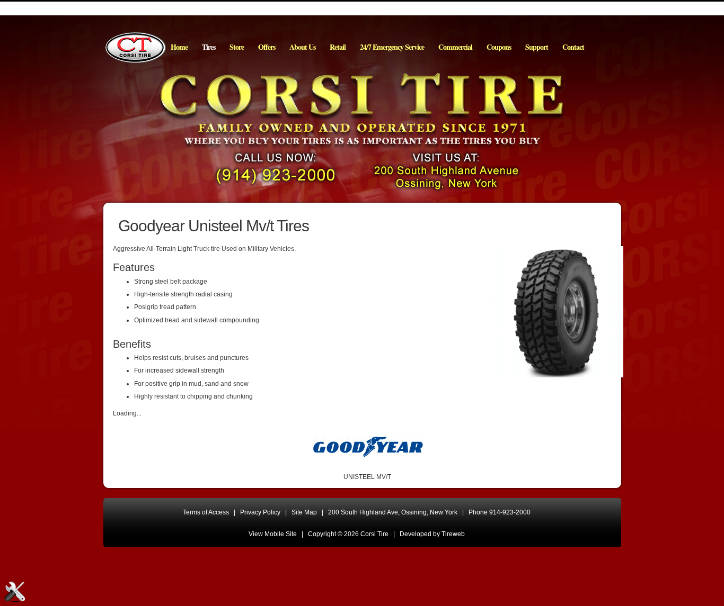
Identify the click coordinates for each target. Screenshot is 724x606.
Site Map (304, 512)
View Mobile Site (273, 534)
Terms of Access (206, 512)
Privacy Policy (260, 512)
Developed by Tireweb (432, 534)
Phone (500, 512)
